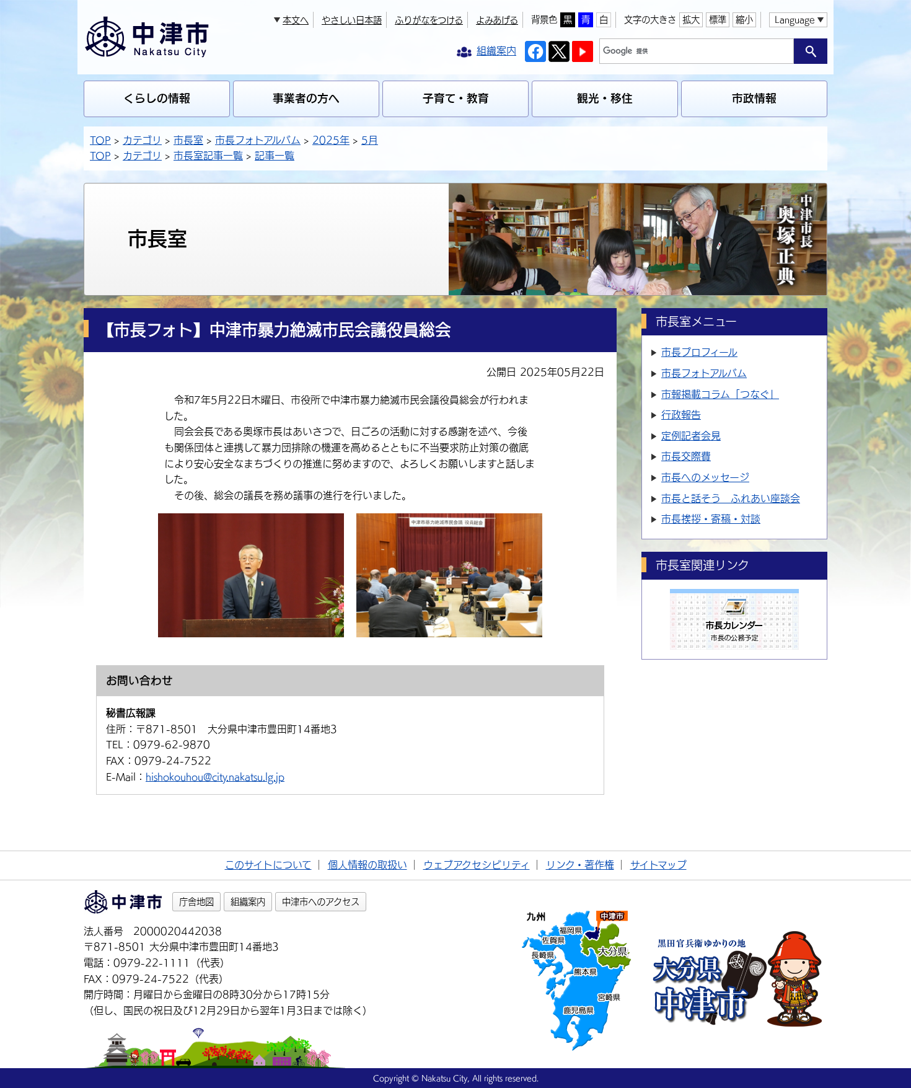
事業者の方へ (306, 98)
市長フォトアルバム (258, 140)
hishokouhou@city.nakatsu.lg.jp (215, 777)
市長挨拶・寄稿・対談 (710, 519)
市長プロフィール (699, 352)
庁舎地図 (196, 901)
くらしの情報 (156, 98)
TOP (100, 140)
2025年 (331, 140)
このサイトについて (268, 865)
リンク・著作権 (580, 865)
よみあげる (497, 20)
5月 (369, 140)
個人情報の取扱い (367, 865)
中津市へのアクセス (320, 901)
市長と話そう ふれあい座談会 (730, 498)
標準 (717, 19)
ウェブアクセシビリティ (476, 865)
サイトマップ (658, 865)
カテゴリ (142, 140)
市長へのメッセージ (705, 477)
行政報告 (681, 415)
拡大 (691, 19)
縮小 (744, 19)
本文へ (296, 20)
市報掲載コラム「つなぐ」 (720, 394)
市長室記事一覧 (208, 156)
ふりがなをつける (429, 20)
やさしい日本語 (352, 20)
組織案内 (248, 901)
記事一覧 (274, 156)
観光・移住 (605, 98)
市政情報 (754, 98)
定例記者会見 (691, 436)
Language (794, 19)
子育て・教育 (456, 98)
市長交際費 (686, 456)
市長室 (188, 140)
